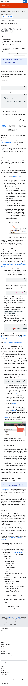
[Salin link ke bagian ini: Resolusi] (8, 510)
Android (2, 666)
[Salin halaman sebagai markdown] (9, 31)
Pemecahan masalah (7, 5)
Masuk (24, 1)
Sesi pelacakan (16, 176)
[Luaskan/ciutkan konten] (10, 35)
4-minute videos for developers (7, 655)
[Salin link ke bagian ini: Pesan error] (10, 81)
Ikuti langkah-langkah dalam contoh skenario (11, 498)
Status (2, 646)
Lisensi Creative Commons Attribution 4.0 (13, 617)
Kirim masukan (5, 26)
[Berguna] (15, 23)
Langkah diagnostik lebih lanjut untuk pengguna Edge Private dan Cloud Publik (13, 337)
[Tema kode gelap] (24, 86)
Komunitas (3, 642)
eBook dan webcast (5, 637)
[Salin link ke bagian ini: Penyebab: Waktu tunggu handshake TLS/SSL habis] (12, 137)
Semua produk (4, 674)
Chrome (2, 668)
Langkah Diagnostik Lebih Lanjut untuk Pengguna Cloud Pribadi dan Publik (13, 264)
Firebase (3, 670)
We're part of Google (5, 630)
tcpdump (11, 353)
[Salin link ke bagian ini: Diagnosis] (9, 157)
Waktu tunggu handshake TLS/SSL (4, 127)
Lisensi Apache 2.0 (19, 618)
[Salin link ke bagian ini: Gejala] (6, 68)
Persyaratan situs (8, 679)
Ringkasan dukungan (5, 644)
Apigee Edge (3, 20)
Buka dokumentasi (19, 55)
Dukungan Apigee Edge (17, 552)
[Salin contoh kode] (26, 86)
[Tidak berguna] (17, 23)
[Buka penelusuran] (21, 1)
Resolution (6, 474)
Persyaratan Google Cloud (18, 679)
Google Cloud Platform (5, 672)
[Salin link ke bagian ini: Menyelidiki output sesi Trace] (19, 168)
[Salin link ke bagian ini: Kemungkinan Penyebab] (18, 111)
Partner (2, 634)
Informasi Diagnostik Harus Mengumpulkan (13, 342)
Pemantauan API (5, 489)
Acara (2, 632)
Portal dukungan (4, 648)
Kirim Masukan (12, 62)
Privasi (2, 679)
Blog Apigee (3, 657)
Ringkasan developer (5, 653)
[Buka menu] (2, 1)
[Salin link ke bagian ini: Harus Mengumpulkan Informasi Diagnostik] (9, 546)
